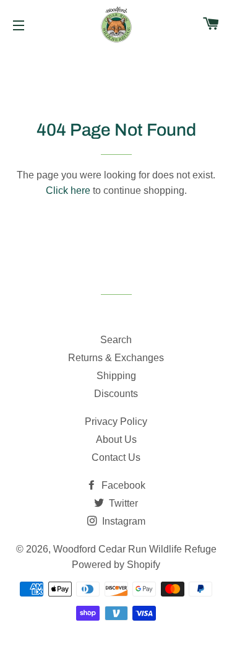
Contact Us (116, 457)
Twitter (122, 503)
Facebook (122, 485)
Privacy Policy (116, 421)
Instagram (122, 521)
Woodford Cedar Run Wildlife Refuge (135, 549)
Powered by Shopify (116, 564)
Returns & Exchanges (116, 357)
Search (116, 339)
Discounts (116, 393)
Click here (68, 190)
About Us (116, 439)
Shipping (116, 375)
